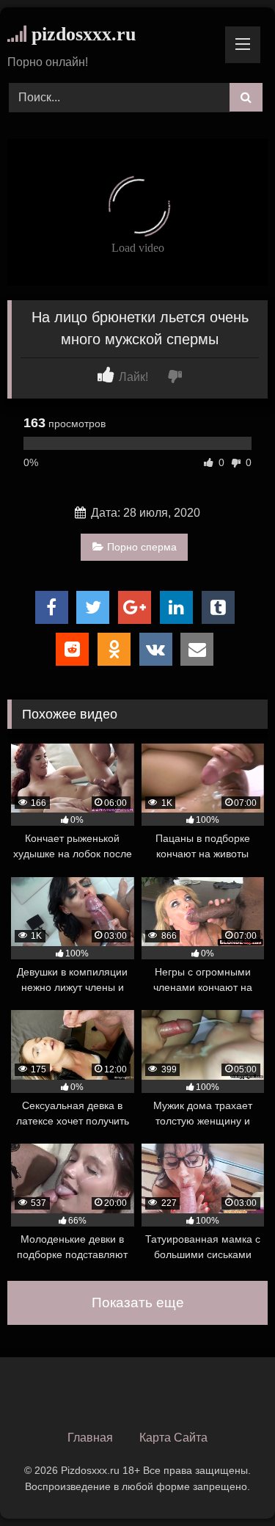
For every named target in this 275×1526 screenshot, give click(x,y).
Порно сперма (142, 547)
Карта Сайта (173, 1437)
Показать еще (138, 1302)
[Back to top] (229, 1482)
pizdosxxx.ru (81, 34)
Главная (90, 1437)
